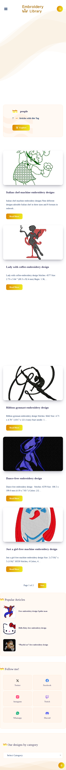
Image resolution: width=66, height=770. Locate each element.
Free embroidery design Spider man (33, 611)
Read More (16, 217)
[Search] (60, 9)
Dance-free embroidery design (24, 478)
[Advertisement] (33, 55)
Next (42, 585)
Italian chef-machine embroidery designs (30, 192)
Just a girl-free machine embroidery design (31, 549)
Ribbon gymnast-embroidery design (27, 407)
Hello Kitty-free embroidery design (32, 628)
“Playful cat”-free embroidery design (33, 645)
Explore (22, 127)
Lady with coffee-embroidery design (27, 266)
